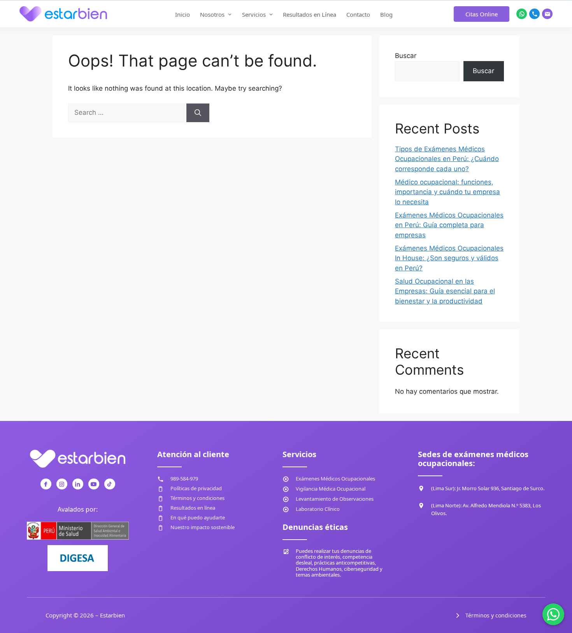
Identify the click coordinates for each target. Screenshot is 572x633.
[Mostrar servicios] (271, 14)
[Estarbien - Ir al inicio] (63, 14)
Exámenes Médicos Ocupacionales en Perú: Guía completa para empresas (449, 225)
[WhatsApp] (553, 614)
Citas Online (481, 14)
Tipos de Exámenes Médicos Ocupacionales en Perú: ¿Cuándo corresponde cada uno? (447, 159)
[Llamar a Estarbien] (534, 14)
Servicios (254, 14)
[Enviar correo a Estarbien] (547, 14)
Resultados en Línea (309, 14)
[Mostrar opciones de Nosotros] (230, 14)
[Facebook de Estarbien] (45, 484)
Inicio (182, 14)
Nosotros (212, 14)
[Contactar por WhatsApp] (521, 14)
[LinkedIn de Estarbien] (77, 484)
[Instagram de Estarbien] (61, 484)
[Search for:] (127, 112)
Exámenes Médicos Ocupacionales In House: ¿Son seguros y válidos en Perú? (449, 258)
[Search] (197, 112)
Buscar (405, 56)
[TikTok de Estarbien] (109, 484)
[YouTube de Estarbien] (93, 484)
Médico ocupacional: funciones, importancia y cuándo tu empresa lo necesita (447, 192)
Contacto (358, 14)
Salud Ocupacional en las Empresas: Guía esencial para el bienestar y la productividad (445, 291)
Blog (386, 14)
